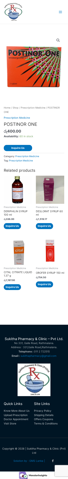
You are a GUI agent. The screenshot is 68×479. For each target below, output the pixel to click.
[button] (58, 40)
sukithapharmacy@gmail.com (38, 355)
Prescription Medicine (33, 107)
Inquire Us (18, 147)
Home (7, 107)
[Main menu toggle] (60, 12)
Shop (16, 107)
